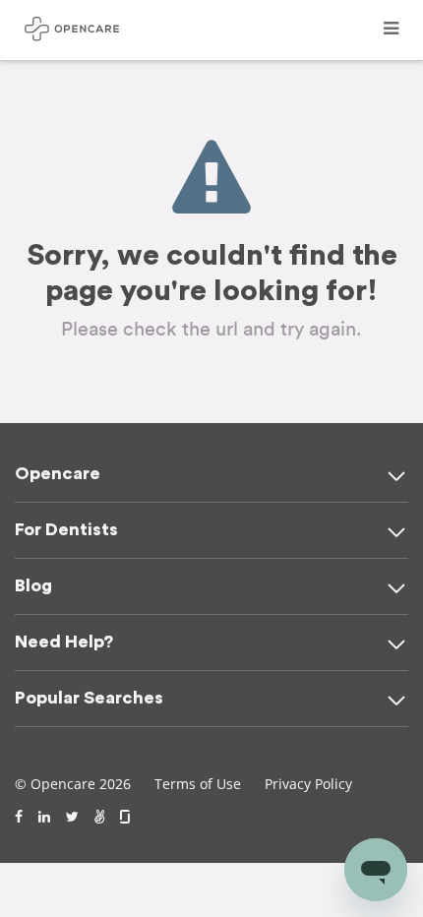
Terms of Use (197, 783)
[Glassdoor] (126, 817)
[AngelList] (99, 817)
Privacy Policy (308, 783)
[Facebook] (19, 817)
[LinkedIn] (44, 817)
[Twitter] (72, 817)
